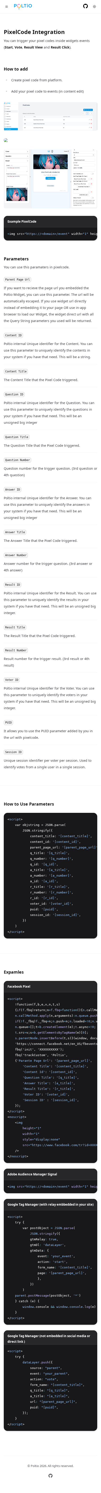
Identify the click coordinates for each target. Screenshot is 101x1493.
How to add (16, 69)
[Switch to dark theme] (94, 6)
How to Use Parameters (29, 804)
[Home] (23, 6)
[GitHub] (85, 6)
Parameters (16, 259)
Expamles (14, 972)
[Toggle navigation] (6, 6)
